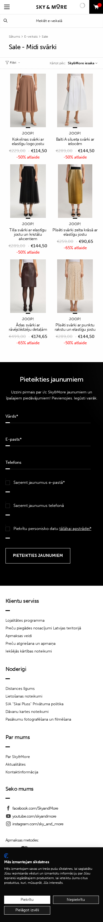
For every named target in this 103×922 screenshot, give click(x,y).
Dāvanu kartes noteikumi (27, 711)
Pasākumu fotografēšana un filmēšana (38, 719)
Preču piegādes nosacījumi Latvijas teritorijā (43, 628)
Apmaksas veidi (18, 636)
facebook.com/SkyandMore (35, 808)
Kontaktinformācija (21, 772)
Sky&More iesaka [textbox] (81, 63)
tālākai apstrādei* (75, 528)
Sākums (14, 36)
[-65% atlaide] (75, 191)
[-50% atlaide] (28, 101)
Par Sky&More (17, 756)
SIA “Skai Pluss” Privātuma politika (34, 704)
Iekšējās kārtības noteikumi (28, 651)
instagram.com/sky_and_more (37, 823)
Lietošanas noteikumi (23, 696)
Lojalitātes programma (24, 620)
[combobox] (82, 63)
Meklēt (5, 20)
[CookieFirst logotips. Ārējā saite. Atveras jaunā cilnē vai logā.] (6, 855)
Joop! (28, 133)
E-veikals (31, 36)
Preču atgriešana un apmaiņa (30, 643)
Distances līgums (20, 688)
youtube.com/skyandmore (34, 816)
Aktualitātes (15, 764)
